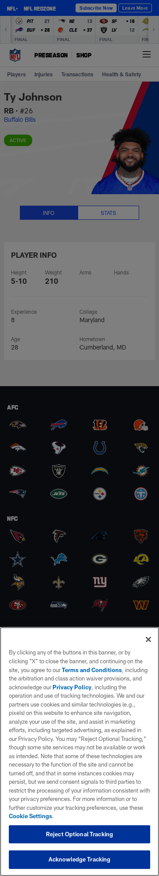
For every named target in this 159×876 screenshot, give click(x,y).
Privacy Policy (72, 687)
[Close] (148, 639)
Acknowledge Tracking (80, 859)
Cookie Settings (30, 816)
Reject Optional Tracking (79, 834)
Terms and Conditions (92, 669)
